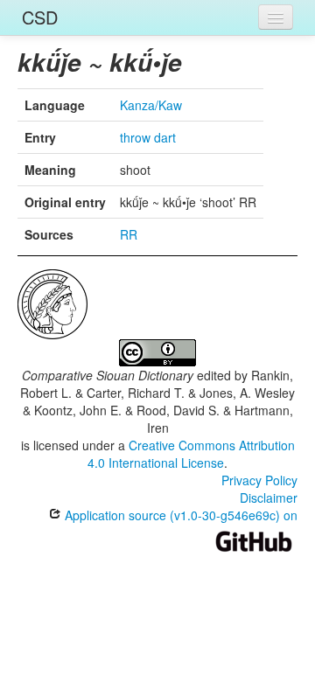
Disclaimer (269, 497)
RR (128, 234)
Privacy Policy (259, 480)
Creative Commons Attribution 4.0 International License (191, 453)
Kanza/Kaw (151, 105)
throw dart (148, 137)
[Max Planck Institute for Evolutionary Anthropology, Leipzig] (53, 302)
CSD (40, 17)
